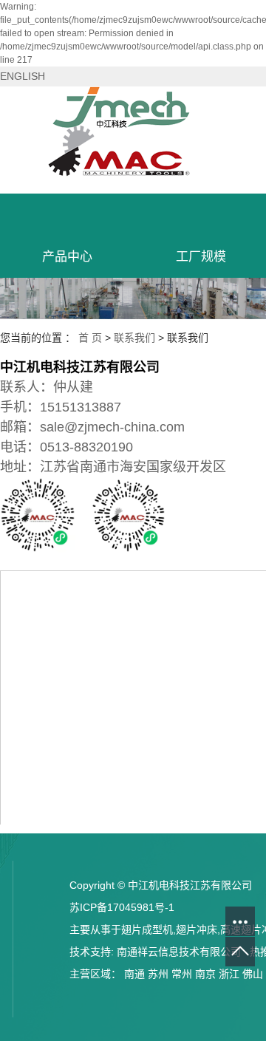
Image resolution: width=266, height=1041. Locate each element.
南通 (134, 974)
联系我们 (134, 338)
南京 (205, 974)
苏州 (158, 974)
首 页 (90, 338)
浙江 (229, 974)
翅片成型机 (147, 929)
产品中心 (67, 257)
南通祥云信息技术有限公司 (179, 952)
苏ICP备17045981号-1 (121, 907)
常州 (181, 974)
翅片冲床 (196, 929)
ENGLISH (22, 76)
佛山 (252, 974)
